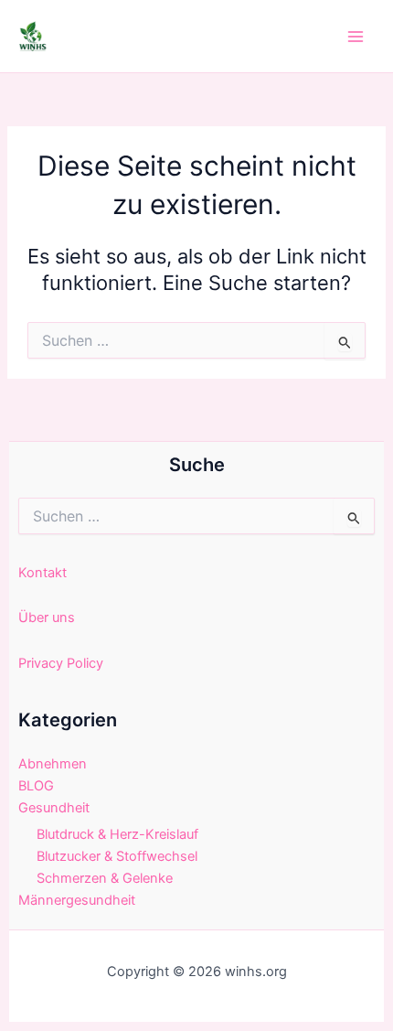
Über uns (46, 617)
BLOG (36, 786)
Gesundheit (54, 808)
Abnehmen (52, 764)
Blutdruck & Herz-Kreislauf (117, 834)
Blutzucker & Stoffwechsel (117, 856)
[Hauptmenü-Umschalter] (355, 36)
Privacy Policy (60, 663)
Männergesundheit (76, 900)
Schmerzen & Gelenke (105, 878)
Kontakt (42, 572)
